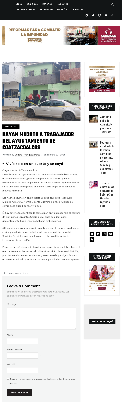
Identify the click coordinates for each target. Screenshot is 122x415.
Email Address (14, 349)
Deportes (77, 9)
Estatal (47, 4)
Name (10, 334)
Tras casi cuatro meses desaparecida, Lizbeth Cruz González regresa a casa (107, 194)
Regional (32, 4)
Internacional (26, 9)
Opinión (62, 9)
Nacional (62, 4)
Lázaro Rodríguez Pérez (27, 154)
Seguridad (46, 9)
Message (12, 304)
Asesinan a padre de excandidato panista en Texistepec (106, 124)
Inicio (18, 4)
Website (11, 364)
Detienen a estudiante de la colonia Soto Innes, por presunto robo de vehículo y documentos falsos (107, 157)
